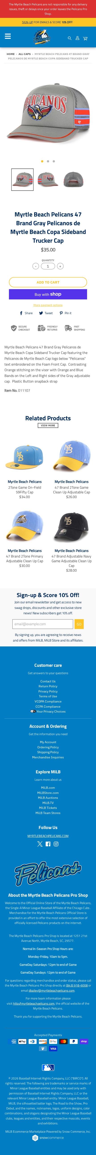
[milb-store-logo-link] (48, 1072)
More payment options (48, 305)
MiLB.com (48, 788)
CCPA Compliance (48, 707)
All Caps (25, 54)
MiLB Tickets (48, 808)
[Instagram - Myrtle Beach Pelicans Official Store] (56, 844)
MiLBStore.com (48, 793)
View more (48, 425)
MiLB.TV (48, 803)
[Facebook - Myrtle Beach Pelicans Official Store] (48, 844)
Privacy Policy (48, 691)
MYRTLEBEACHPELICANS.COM (48, 835)
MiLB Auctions (48, 798)
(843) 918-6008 (77, 985)
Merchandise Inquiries (48, 757)
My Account (48, 742)
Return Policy (48, 686)
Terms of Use (48, 696)
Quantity (48, 260)
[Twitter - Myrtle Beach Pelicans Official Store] (40, 844)
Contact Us (48, 681)
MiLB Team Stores (48, 813)
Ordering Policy (48, 747)
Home (11, 54)
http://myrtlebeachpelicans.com (33, 1003)
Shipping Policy (48, 752)
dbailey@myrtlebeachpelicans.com (52, 990)
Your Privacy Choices (51, 711)
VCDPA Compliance (48, 701)
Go (79, 624)
